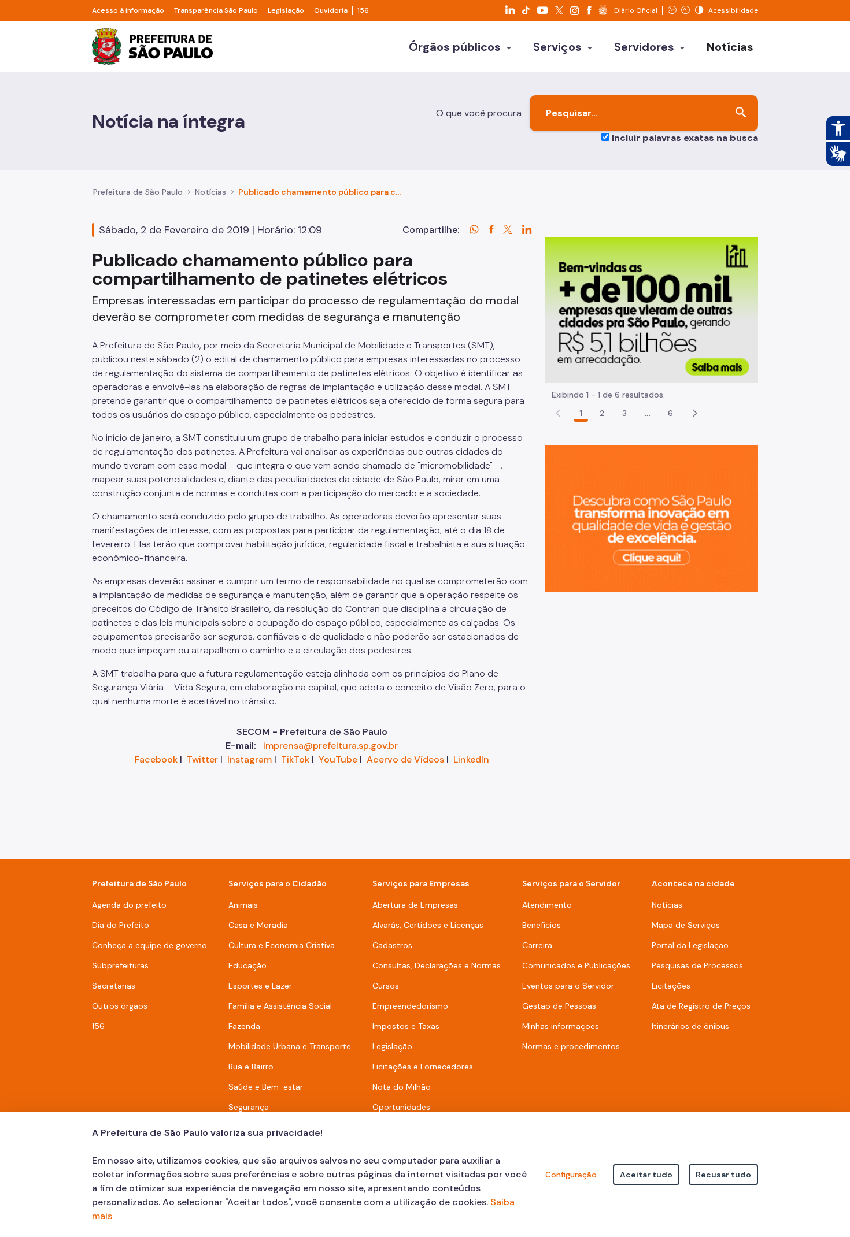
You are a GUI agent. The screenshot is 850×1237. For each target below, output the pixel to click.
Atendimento (547, 905)
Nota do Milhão (401, 1087)
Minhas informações (560, 1026)
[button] (695, 413)
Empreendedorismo (410, 1006)
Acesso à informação (128, 10)
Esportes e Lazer (260, 985)
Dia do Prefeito (120, 925)
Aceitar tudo (646, 1174)
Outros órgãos (119, 1006)
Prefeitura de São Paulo (138, 192)
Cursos (385, 985)
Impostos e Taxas (405, 1026)
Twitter (202, 759)
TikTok (295, 759)
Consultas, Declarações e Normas (436, 965)
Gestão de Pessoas (559, 1006)
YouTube (338, 759)
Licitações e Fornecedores (422, 1066)
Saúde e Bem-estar (265, 1087)
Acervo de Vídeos (405, 759)
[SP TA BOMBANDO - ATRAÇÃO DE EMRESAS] (651, 309)
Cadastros (392, 945)
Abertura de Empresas (415, 905)
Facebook (156, 759)
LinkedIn (471, 759)
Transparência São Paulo (216, 10)
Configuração (571, 1174)
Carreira (537, 945)
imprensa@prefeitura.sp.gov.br (330, 746)
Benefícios (541, 925)
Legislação (286, 10)
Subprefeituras (120, 965)
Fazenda (244, 1026)
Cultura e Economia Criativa (281, 945)
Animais (243, 905)
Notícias (210, 192)
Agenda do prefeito (129, 905)
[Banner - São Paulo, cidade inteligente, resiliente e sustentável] (651, 518)
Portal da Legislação (690, 945)
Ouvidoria (331, 10)
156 (363, 10)
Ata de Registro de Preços (701, 1006)
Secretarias (113, 985)
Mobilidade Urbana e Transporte (289, 1046)
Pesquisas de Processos (697, 965)
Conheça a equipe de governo (149, 945)
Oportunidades (401, 1107)
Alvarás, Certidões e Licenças (427, 925)
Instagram (249, 759)
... (648, 413)
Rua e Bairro (251, 1066)
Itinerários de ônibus (690, 1026)
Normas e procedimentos (571, 1046)
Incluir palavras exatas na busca (685, 138)
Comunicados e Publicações (576, 965)
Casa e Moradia (258, 925)
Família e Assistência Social (280, 1006)
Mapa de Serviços (686, 925)
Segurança (248, 1107)
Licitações (671, 985)
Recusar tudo (723, 1174)
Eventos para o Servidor (568, 985)
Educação (247, 965)
